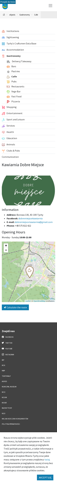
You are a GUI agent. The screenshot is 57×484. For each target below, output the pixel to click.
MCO (3, 392)
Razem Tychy (7, 408)
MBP (3, 371)
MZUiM (4, 397)
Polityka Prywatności (11, 424)
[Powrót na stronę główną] (4, 14)
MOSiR (4, 403)
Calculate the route (16, 307)
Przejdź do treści (7, 2)
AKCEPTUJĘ (45, 477)
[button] (30, 272)
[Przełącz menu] (50, 5)
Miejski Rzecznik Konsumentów (15, 419)
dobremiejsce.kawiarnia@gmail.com (34, 222)
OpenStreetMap (39, 301)
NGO (3, 413)
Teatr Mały (6, 376)
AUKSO (4, 381)
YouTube (8, 349)
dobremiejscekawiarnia (31, 218)
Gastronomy (24, 14)
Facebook (9, 337)
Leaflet (27, 301)
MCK (3, 365)
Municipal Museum (9, 387)
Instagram (9, 355)
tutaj (47, 459)
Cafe (36, 14)
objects (12, 14)
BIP (3, 360)
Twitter (8, 343)
